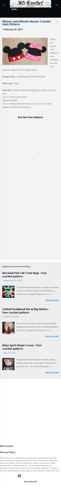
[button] (57, 22)
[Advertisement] (30, 225)
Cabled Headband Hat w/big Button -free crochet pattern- (26, 310)
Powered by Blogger (32, 476)
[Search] (57, 5)
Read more (52, 300)
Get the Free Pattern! (30, 117)
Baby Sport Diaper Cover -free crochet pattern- (22, 347)
